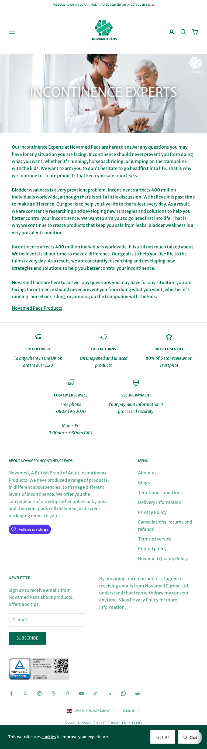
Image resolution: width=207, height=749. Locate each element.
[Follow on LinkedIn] (109, 693)
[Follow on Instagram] (39, 693)
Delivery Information (159, 502)
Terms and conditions (160, 492)
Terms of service (154, 539)
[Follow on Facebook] (11, 693)
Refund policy (152, 548)
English (129, 711)
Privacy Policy (152, 512)
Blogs (144, 482)
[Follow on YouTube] (81, 693)
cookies (49, 736)
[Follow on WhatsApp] (123, 693)
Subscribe (27, 638)
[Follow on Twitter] (25, 693)
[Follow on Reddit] (137, 693)
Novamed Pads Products (37, 308)
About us (147, 473)
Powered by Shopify (127, 723)
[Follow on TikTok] (95, 693)
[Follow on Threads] (53, 693)
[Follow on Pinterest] (67, 693)
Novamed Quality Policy (163, 558)
